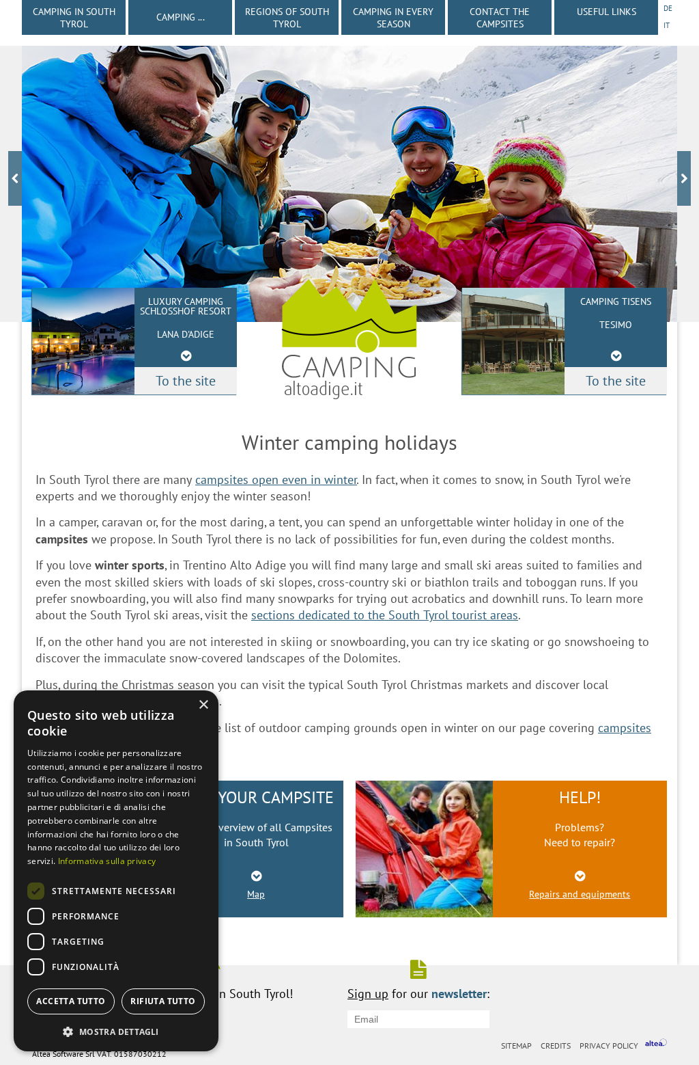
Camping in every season (393, 17)
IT (667, 25)
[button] (116, 1030)
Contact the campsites (500, 17)
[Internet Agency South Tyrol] (656, 1044)
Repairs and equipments (579, 894)
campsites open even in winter (276, 479)
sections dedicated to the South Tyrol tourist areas (384, 615)
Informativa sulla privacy (107, 861)
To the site (616, 381)
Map (256, 894)
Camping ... (180, 17)
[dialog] (116, 870)
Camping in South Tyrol (74, 17)
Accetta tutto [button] (70, 1001)
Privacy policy (609, 1045)
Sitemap (516, 1045)
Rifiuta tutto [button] (162, 1001)
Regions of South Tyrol (287, 17)
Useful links (606, 11)
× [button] (203, 705)
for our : (418, 993)
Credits (556, 1045)
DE (668, 8)
